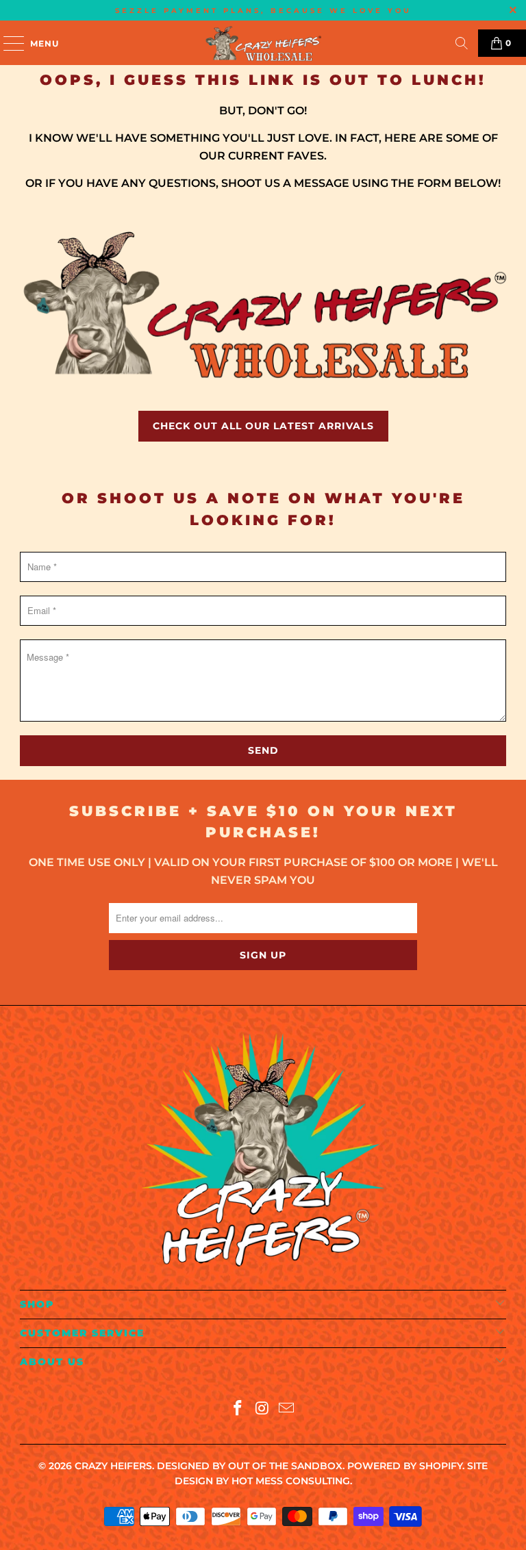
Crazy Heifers (113, 1466)
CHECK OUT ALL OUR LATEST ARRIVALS (263, 426)
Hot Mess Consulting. (291, 1481)
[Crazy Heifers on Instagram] (262, 1409)
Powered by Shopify (404, 1466)
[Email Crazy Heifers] (287, 1409)
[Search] (462, 43)
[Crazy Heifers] (263, 43)
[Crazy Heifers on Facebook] (237, 1409)
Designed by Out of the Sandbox (249, 1466)
